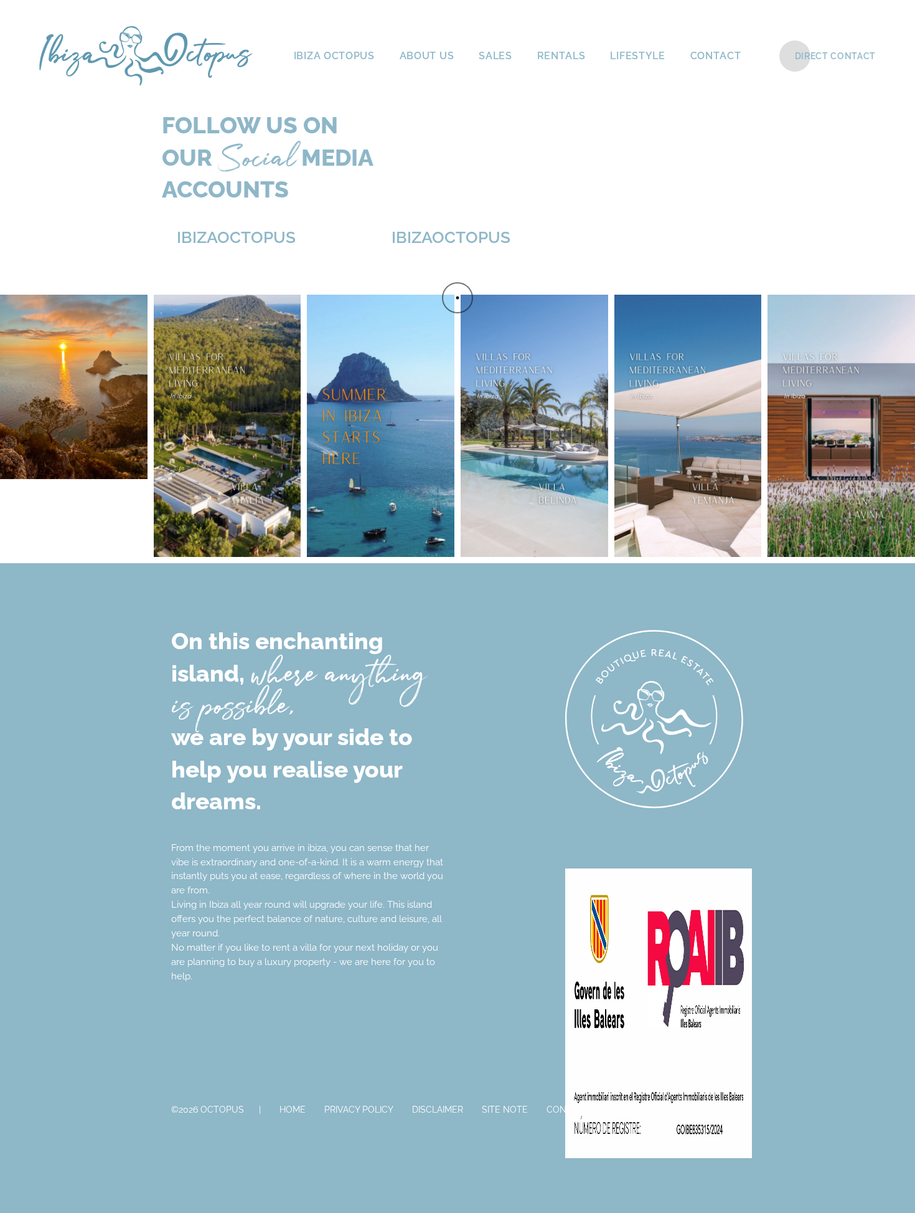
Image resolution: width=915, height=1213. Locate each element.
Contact (568, 1110)
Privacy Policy (358, 1110)
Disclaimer (437, 1110)
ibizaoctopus (229, 237)
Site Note (505, 1110)
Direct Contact (835, 56)
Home (292, 1110)
